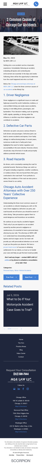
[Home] (20, 4)
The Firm (21, 343)
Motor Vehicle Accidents (22, 270)
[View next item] (21, 329)
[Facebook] (23, 389)
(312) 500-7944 (21, 374)
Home (21, 339)
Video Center (21, 353)
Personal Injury (8, 270)
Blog (21, 350)
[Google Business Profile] (14, 389)
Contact (21, 357)
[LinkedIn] (19, 389)
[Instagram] (28, 389)
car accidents (8, 89)
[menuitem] (11, 455)
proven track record (10, 247)
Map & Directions (21, 406)
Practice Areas (21, 346)
